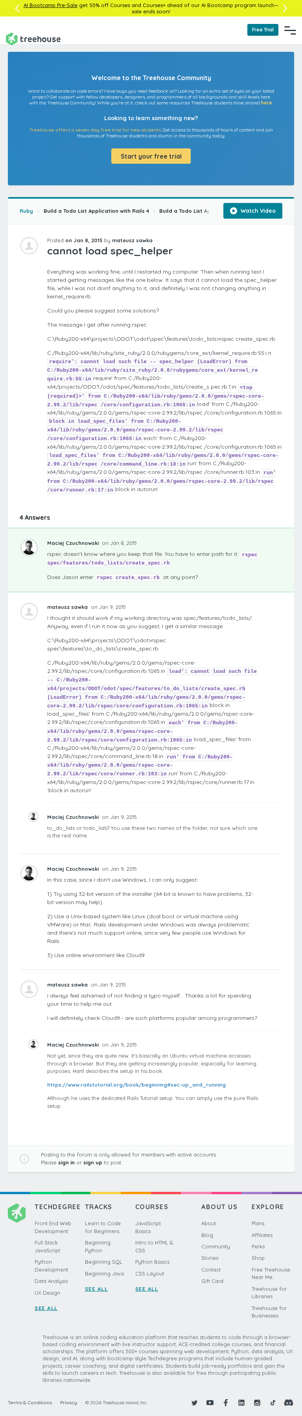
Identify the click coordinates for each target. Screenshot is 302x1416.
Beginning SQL (103, 1262)
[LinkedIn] (241, 1402)
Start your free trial (151, 156)
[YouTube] (209, 1402)
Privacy (68, 1402)
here (266, 103)
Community (215, 1246)
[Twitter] (194, 1402)
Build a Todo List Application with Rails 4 (96, 211)
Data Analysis (51, 1281)
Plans (258, 1223)
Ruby (26, 211)
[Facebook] (225, 1402)
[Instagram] (257, 1402)
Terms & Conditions (30, 1402)
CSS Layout (149, 1273)
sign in (66, 1162)
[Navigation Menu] (290, 30)
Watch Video (257, 210)
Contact (211, 1269)
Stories (209, 1258)
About (208, 1223)
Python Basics (152, 1262)
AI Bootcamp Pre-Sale (50, 5)
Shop (258, 1258)
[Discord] (288, 1402)
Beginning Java (104, 1273)
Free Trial (263, 30)
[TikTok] (272, 1402)
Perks (258, 1246)
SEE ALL (46, 1308)
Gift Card (212, 1281)
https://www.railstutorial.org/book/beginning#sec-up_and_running (136, 1085)
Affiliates (262, 1235)
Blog (207, 1235)
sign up (92, 1162)
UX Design (47, 1293)
